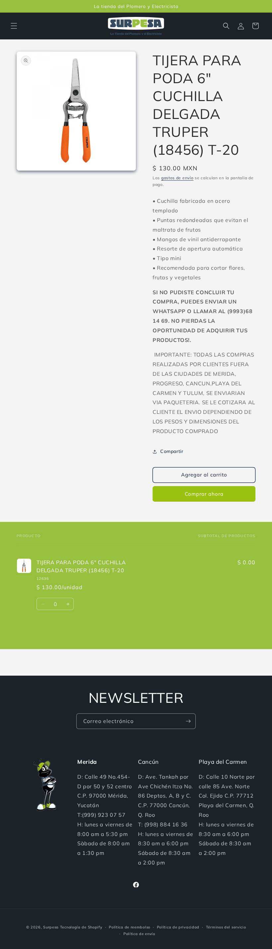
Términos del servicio (226, 927)
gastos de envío (177, 177)
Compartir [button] (171, 451)
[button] (14, 26)
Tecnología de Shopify (81, 927)
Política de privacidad (178, 927)
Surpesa (51, 927)
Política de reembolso (129, 927)
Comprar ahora (204, 494)
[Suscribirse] (188, 721)
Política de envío (139, 933)
